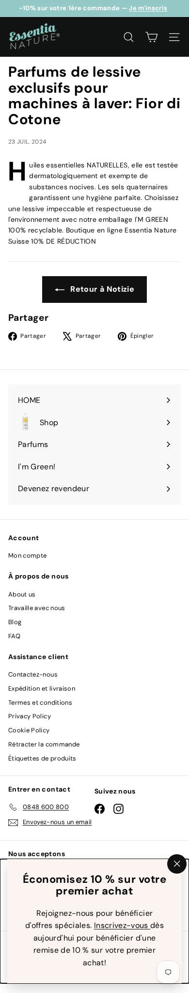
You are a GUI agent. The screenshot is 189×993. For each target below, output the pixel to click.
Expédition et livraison (41, 688)
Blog (14, 622)
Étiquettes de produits (42, 758)
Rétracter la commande (43, 744)
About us (22, 594)
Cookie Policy (29, 730)
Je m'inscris (148, 8)
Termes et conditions (40, 702)
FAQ (14, 636)
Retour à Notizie (101, 289)
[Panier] (151, 37)
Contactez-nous (33, 674)
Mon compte (27, 555)
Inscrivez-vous (122, 925)
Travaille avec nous (36, 608)
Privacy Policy (29, 716)
